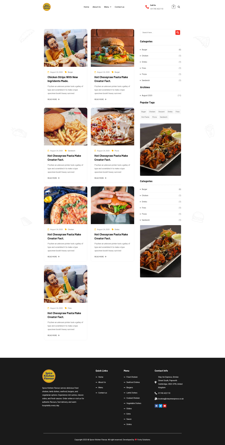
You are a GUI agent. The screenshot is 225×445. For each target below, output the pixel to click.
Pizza (117, 151)
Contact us (119, 7)
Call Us (153, 5)
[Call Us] (147, 7)
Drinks (117, 229)
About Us (97, 7)
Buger (143, 112)
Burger (70, 72)
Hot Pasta (145, 117)
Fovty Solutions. (143, 440)
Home (86, 7)
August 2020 (147, 95)
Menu (106, 7)
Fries (70, 308)
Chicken (71, 229)
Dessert (162, 112)
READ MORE (52, 99)
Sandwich (71, 151)
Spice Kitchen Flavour (98, 440)
